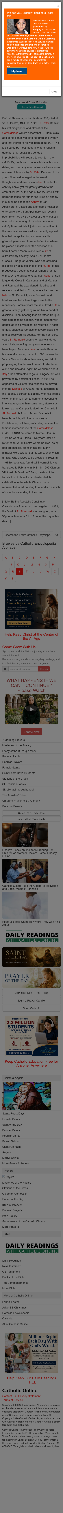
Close (54, 91)
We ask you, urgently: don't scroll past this (30, 14)
